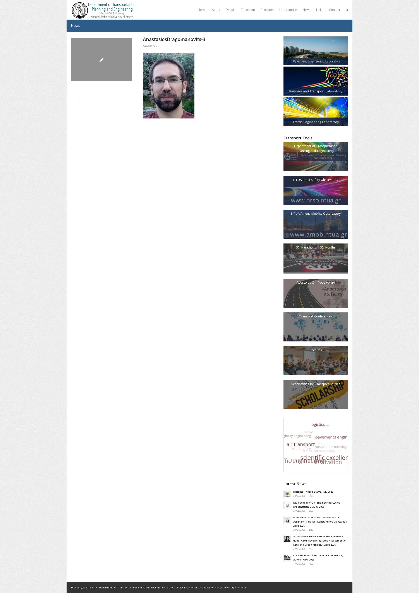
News (75, 25)
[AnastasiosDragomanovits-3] (101, 59)
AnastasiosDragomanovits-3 (174, 39)
